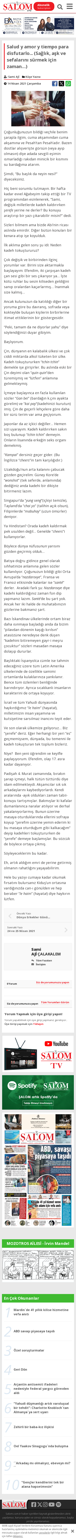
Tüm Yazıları (43, 960)
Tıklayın (38, 1024)
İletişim (40, 964)
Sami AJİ (46, 952)
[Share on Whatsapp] (68, 83)
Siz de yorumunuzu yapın (52, 982)
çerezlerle (44, 1532)
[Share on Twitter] (61, 83)
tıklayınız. (18, 1536)
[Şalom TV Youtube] (38, 1054)
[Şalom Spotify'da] (38, 1092)
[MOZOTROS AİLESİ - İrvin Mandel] (38, 1264)
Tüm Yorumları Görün (55, 1002)
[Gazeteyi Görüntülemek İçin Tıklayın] (38, 1169)
